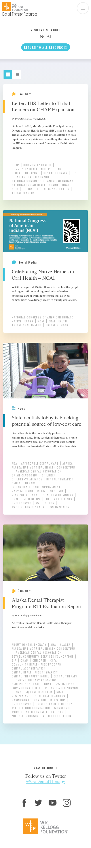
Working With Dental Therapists (38, 712)
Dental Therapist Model (30, 676)
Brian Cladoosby (25, 475)
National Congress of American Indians (43, 181)
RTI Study (58, 700)
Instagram (67, 803)
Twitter (38, 803)
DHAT (48, 684)
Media (41, 491)
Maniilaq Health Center (34, 692)
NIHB (15, 189)
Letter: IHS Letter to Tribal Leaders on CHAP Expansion (43, 106)
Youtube (53, 803)
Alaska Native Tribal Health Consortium (43, 467)
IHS (74, 173)
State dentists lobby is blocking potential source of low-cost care (46, 420)
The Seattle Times (58, 499)
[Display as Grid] (10, 72)
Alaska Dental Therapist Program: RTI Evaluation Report (47, 603)
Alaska (68, 463)
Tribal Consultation (53, 189)
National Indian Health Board (35, 185)
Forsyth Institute (26, 688)
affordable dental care (39, 463)
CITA (53, 660)
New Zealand (21, 696)
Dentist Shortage (26, 684)
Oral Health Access (58, 495)
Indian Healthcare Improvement (36, 487)
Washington (45, 503)
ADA (14, 463)
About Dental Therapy (29, 644)
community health (37, 165)
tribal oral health (26, 325)
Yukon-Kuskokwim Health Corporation (41, 716)
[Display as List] (19, 72)
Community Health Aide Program (37, 169)
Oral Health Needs (26, 499)
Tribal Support (58, 325)
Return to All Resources (45, 47)
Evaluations (65, 684)
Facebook (24, 803)
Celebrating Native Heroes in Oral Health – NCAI (43, 274)
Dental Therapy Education (36, 680)
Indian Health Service (33, 177)
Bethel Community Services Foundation (42, 656)
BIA (14, 660)
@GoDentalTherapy (45, 781)
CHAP (15, 165)
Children (49, 475)
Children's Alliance (27, 479)
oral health (58, 321)
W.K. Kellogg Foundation (31, 708)
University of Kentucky (54, 704)
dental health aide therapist (35, 672)
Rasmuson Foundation (29, 700)
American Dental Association (39, 471)
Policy (28, 189)
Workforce (62, 708)
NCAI (65, 185)
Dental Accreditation (29, 668)
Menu (82, 8)
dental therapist (25, 173)
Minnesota (20, 495)
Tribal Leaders (23, 193)
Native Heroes (22, 321)
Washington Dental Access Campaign (40, 507)
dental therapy (56, 173)
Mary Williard (22, 491)
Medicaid (56, 491)
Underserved (22, 503)
